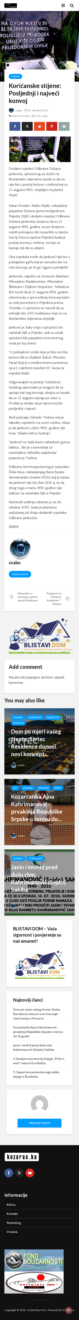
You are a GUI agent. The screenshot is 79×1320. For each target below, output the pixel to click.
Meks (43, 1310)
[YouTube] (29, 1173)
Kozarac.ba (35, 717)
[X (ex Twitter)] (19, 1173)
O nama (12, 1232)
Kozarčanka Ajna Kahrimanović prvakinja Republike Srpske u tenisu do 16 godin (38, 1031)
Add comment (20, 116)
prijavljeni (33, 677)
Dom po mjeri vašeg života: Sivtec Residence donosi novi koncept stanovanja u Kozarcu (37, 1014)
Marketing (53, 717)
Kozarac (18, 717)
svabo (18, 110)
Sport (57, 788)
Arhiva (11, 1205)
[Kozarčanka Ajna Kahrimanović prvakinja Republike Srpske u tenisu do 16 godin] (39, 811)
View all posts (20, 574)
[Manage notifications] (68, 1310)
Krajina (15, 76)
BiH (15, 788)
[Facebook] (8, 1173)
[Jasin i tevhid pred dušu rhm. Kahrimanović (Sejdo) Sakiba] (39, 882)
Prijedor (18, 723)
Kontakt (12, 1214)
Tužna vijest (35, 858)
